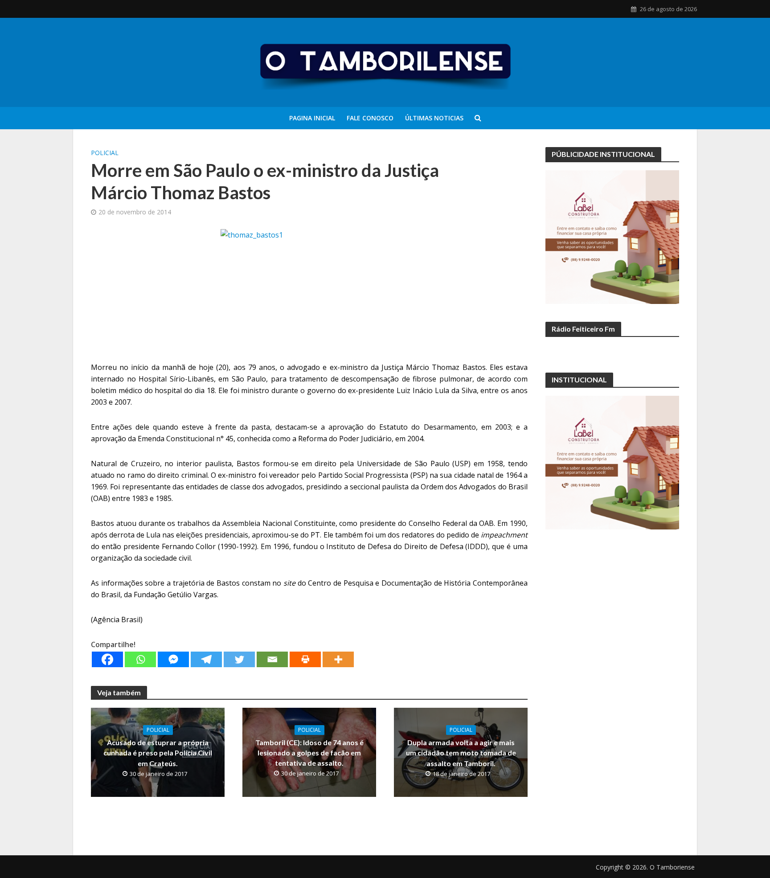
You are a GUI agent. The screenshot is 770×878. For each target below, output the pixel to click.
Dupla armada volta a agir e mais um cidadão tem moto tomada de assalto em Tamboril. (461, 752)
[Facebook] (107, 659)
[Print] (305, 659)
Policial (105, 152)
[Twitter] (239, 659)
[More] (338, 659)
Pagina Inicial (312, 118)
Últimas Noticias (434, 118)
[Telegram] (206, 659)
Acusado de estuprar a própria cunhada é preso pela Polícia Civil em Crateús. (157, 752)
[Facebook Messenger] (173, 659)
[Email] (272, 659)
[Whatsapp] (140, 659)
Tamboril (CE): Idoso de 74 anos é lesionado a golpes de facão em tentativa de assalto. (309, 752)
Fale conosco (370, 118)
